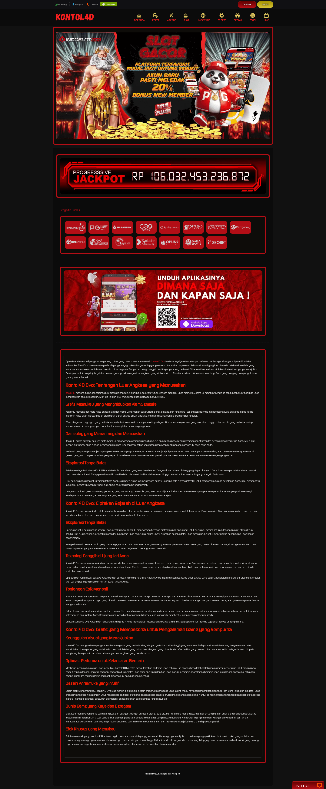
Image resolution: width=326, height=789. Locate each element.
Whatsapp (62, 4)
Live (266, 20)
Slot (186, 20)
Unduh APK (110, 4)
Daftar (247, 4)
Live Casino (203, 20)
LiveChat (94, 4)
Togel (253, 20)
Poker (156, 20)
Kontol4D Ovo (158, 361)
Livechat (302, 786)
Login (265, 4)
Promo (238, 20)
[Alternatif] (163, 330)
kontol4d (149, 774)
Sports (222, 20)
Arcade (171, 20)
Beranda (139, 20)
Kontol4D (70, 392)
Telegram (79, 4)
